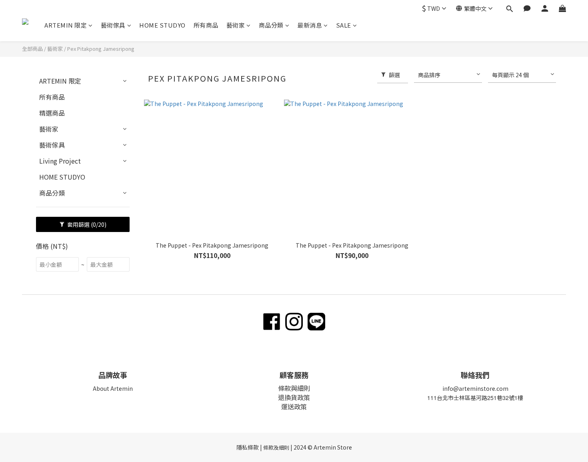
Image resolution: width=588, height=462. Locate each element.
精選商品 (52, 113)
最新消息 (309, 25)
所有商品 (206, 25)
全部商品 (32, 48)
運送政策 (294, 406)
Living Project (60, 161)
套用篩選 (86, 224)
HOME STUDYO (162, 25)
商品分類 (271, 25)
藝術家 (235, 25)
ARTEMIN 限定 (65, 25)
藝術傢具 (113, 25)
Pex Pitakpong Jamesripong (100, 48)
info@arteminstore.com (475, 388)
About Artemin (113, 388)
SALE (343, 25)
